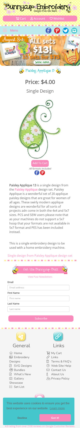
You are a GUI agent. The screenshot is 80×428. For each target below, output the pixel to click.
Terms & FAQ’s (61, 361)
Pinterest (43, 173)
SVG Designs (23, 366)
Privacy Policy (60, 379)
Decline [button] (22, 417)
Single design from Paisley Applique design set (40, 256)
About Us (57, 374)
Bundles (19, 370)
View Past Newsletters (40, 276)
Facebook (37, 173)
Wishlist (58, 18)
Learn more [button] (57, 408)
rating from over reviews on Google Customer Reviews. (40, 426)
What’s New (22, 374)
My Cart (56, 353)
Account (39, 18)
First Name (13, 292)
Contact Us (58, 370)
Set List (19, 387)
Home (18, 353)
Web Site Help (61, 366)
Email (10, 282)
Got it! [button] (55, 417)
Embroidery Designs (19, 359)
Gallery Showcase (16, 381)
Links (54, 357)
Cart (22, 18)
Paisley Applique (26, 189)
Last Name (13, 303)
